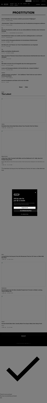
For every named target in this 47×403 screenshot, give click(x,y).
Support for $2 (25, 207)
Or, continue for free (24, 214)
